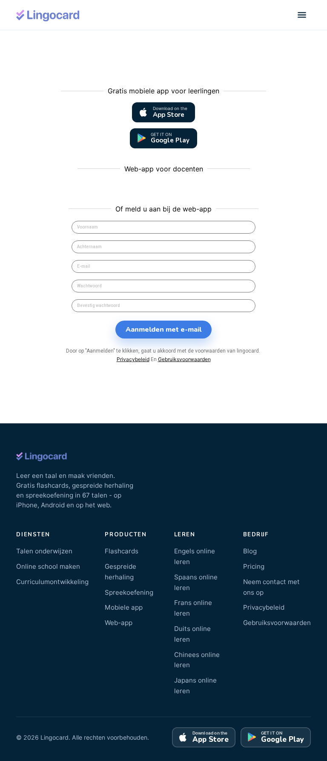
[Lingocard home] (48, 15)
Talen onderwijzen (44, 551)
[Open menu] (302, 15)
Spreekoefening (129, 592)
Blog (250, 551)
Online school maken (48, 566)
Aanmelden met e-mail (163, 329)
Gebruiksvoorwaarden (184, 359)
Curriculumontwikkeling (52, 582)
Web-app (118, 623)
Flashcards (121, 551)
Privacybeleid (133, 359)
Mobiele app (124, 607)
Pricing (253, 566)
